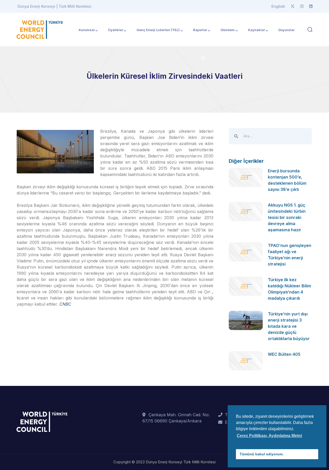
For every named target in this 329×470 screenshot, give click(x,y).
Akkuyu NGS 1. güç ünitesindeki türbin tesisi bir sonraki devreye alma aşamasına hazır (287, 217)
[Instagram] (302, 6)
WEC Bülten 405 (284, 354)
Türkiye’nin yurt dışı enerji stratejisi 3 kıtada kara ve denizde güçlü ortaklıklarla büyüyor (289, 326)
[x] (293, 6)
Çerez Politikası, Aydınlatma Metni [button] (269, 435)
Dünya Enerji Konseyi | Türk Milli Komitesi (54, 6)
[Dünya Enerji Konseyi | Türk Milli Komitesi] (39, 29)
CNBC (65, 304)
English (278, 6)
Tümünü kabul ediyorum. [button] (262, 454)
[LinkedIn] (311, 6)
